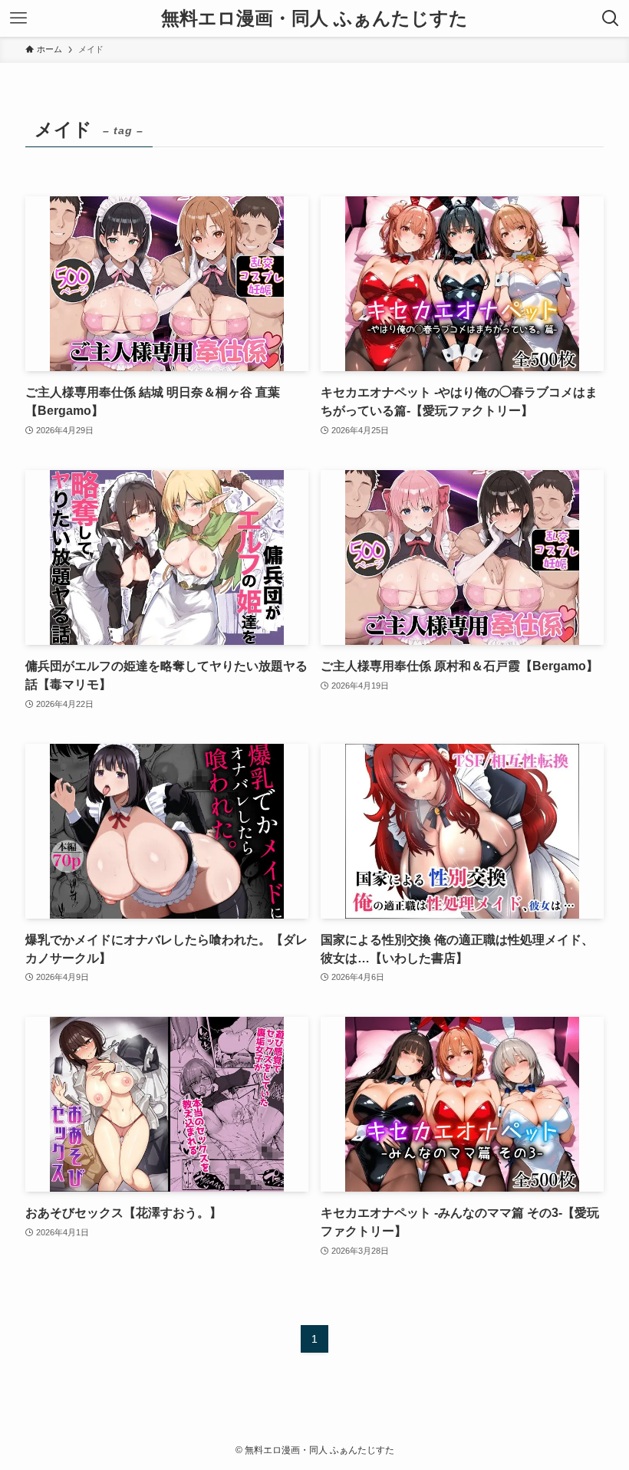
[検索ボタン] (610, 18)
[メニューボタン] (18, 18)
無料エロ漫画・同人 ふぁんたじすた (314, 18)
